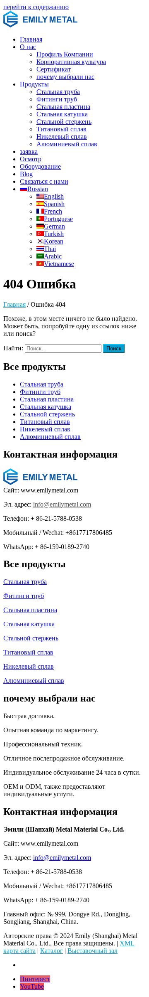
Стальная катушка (62, 114)
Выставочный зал (92, 950)
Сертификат (53, 69)
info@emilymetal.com (62, 504)
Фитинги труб (56, 99)
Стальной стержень (63, 121)
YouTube (32, 986)
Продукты (34, 84)
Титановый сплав (61, 129)
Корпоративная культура (71, 61)
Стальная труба (58, 91)
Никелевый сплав (61, 136)
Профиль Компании (64, 54)
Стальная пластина (63, 106)
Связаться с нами (44, 181)
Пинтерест (35, 978)
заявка (29, 151)
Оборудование (40, 166)
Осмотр (30, 158)
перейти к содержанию (36, 6)
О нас (28, 46)
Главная (31, 39)
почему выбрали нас (65, 76)
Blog (26, 173)
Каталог (51, 950)
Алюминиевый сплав (66, 144)
